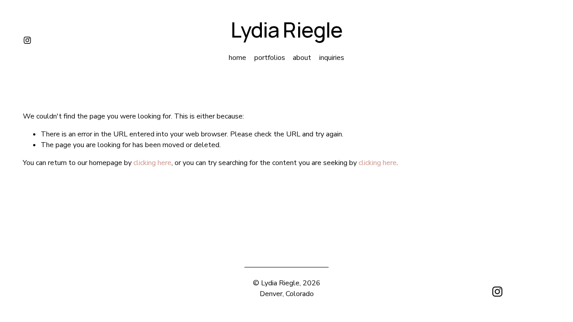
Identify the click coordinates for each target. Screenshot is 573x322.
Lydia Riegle (286, 29)
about (302, 58)
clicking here (152, 163)
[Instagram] (27, 40)
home (237, 58)
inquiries (331, 58)
